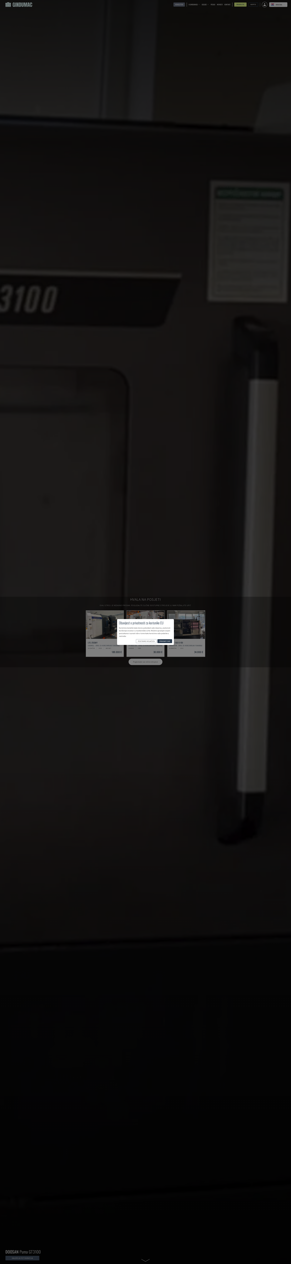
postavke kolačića (146, 641)
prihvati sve (164, 641)
